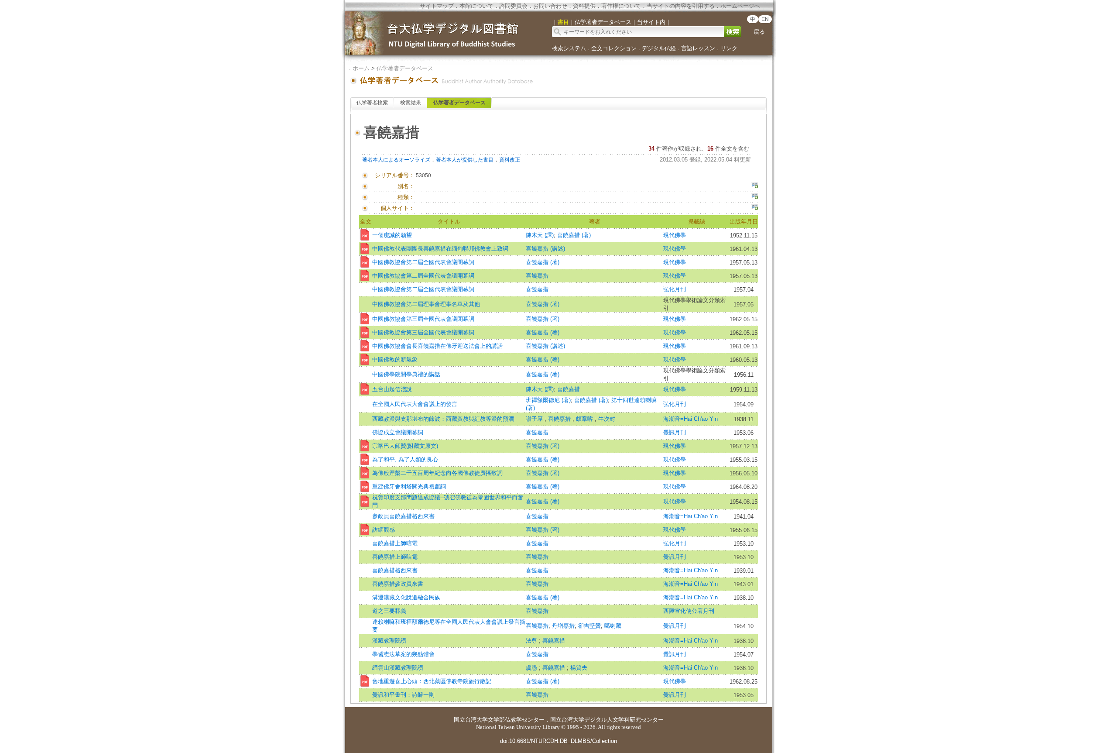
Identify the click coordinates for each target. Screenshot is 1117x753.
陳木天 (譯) (540, 235)
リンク (728, 48)
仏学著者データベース (405, 68)
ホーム (361, 68)
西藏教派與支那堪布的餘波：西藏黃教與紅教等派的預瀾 (443, 419)
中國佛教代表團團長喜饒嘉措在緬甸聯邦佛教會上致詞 (440, 248)
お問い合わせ (550, 6)
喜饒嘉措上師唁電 (395, 543)
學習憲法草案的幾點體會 (403, 654)
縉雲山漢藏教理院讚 (397, 667)
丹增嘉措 (563, 625)
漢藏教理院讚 (389, 640)
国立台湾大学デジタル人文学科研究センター (607, 719)
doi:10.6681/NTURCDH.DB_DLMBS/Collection (558, 741)
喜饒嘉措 (537, 275)
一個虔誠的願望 (392, 235)
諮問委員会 (513, 6)
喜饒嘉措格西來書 (395, 570)
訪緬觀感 (383, 529)
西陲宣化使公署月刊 (688, 611)
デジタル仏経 (659, 48)
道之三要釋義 (389, 611)
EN (765, 19)
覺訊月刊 (674, 432)
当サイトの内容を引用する (681, 6)
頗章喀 (585, 419)
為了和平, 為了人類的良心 (405, 459)
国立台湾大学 (471, 719)
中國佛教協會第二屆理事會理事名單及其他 (426, 304)
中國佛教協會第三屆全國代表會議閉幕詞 (423, 319)
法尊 (532, 640)
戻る (759, 31)
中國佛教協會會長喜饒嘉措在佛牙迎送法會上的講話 (437, 346)
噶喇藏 (612, 625)
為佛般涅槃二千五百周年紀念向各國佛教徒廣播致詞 (437, 473)
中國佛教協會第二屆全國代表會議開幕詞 (423, 275)
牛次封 (606, 419)
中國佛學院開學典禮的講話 (406, 374)
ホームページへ (740, 6)
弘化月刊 (674, 289)
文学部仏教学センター (516, 719)
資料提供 (584, 6)
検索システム (569, 48)
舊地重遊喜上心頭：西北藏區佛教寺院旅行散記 (431, 681)
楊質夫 (578, 667)
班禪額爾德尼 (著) (548, 400)
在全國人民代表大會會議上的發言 (414, 404)
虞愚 (532, 667)
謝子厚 (535, 419)
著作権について (621, 6)
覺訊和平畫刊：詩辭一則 (403, 694)
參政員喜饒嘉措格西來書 (403, 516)
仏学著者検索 (372, 103)
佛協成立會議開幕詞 (397, 432)
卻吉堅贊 (589, 625)
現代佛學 (674, 235)
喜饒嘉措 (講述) (545, 248)
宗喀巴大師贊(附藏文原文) (405, 446)
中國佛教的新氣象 (395, 359)
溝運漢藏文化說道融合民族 (406, 597)
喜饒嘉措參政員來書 (397, 584)
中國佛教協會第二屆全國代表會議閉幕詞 (423, 262)
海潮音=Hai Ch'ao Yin (690, 419)
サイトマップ (437, 6)
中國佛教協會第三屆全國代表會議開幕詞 (423, 332)
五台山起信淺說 (392, 389)
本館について (476, 6)
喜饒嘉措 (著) (574, 235)
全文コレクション (614, 48)
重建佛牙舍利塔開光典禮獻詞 (409, 486)
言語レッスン (698, 48)
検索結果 (410, 103)
